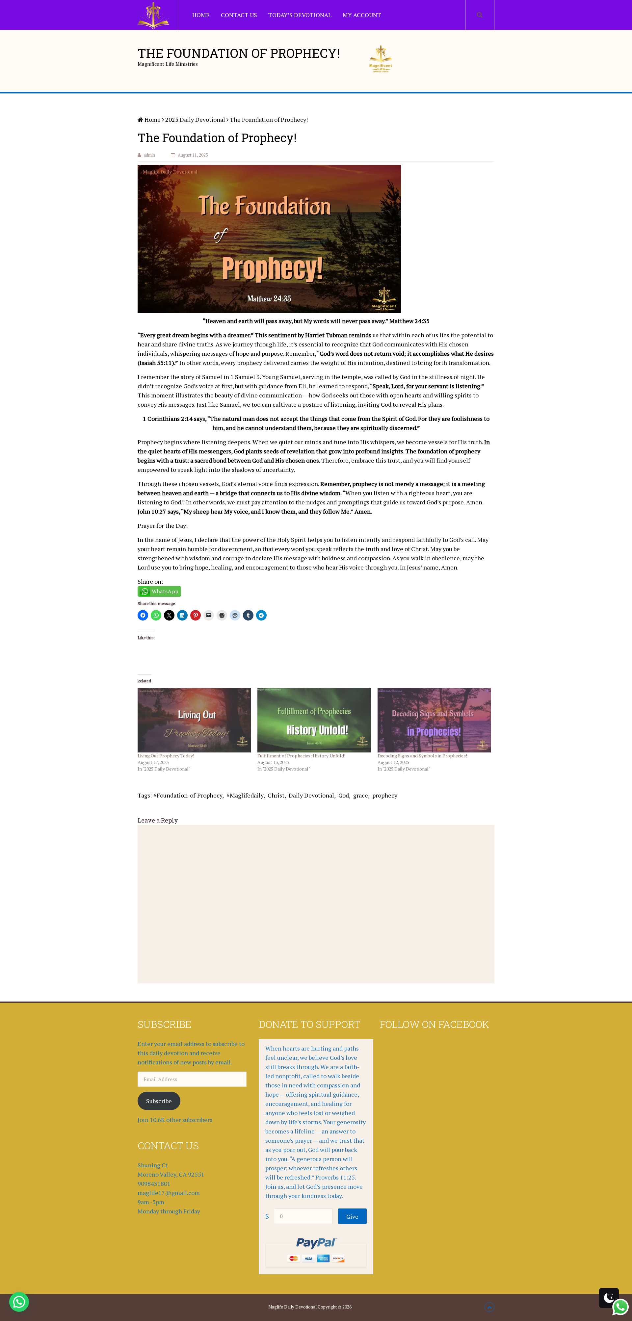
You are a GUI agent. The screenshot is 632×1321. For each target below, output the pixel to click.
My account (362, 15)
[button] (19, 1302)
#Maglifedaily (244, 795)
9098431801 (154, 1183)
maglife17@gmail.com (169, 1193)
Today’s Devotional (299, 15)
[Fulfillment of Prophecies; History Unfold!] (314, 720)
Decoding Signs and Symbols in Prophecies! (422, 755)
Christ (276, 795)
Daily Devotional (311, 795)
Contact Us (239, 15)
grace (360, 795)
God (343, 795)
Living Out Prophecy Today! (166, 755)
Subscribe (159, 1101)
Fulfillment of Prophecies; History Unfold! (301, 755)
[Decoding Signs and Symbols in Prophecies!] (434, 720)
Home (201, 15)
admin (149, 155)
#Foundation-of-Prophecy (187, 795)
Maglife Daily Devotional (292, 1307)
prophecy (384, 795)
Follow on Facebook (434, 1024)
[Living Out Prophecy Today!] (194, 720)
